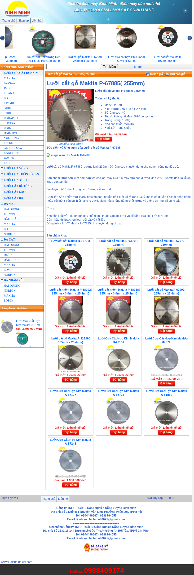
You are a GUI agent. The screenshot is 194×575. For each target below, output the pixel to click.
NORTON (10, 234)
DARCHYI (10, 133)
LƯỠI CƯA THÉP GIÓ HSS (21, 174)
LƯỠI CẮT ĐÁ (13, 198)
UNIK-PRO (11, 118)
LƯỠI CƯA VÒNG (16, 168)
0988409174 (104, 570)
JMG (7, 88)
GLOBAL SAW (13, 148)
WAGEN (9, 158)
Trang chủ (8, 20)
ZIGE (7, 163)
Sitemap (23, 20)
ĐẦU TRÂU (11, 219)
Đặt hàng (103, 139)
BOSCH (8, 98)
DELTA (8, 255)
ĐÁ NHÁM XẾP (14, 280)
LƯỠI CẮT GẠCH (15, 192)
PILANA (9, 93)
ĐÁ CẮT (9, 239)
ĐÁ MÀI (9, 203)
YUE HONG (11, 138)
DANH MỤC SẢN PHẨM (17, 67)
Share (138, 66)
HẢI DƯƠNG (12, 209)
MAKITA (9, 78)
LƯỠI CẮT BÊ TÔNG (18, 186)
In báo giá (156, 74)
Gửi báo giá (177, 74)
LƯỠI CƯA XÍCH (15, 180)
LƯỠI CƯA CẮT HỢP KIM (21, 73)
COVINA (9, 123)
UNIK (7, 128)
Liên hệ (36, 20)
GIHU (7, 108)
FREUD (8, 143)
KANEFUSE (11, 153)
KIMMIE (9, 103)
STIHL (8, 113)
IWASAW (9, 83)
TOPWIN (9, 214)
